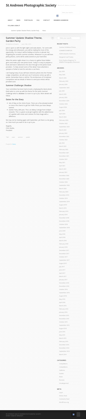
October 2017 (63, 257)
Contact (46, 20)
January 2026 (63, 84)
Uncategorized (63, 383)
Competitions (63, 364)
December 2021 (64, 153)
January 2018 (63, 247)
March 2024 (62, 117)
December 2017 (64, 250)
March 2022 (62, 146)
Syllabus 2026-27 (14, 25)
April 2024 (62, 114)
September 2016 (64, 293)
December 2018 (64, 218)
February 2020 (63, 192)
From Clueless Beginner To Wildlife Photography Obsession (69, 61)
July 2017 (62, 267)
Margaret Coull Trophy (66, 57)
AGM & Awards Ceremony (67, 54)
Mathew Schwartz (13, 44)
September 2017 (64, 260)
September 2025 (64, 88)
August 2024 (63, 107)
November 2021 (64, 156)
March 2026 (62, 78)
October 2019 (63, 198)
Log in (61, 392)
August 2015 (63, 328)
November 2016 (64, 286)
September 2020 (64, 185)
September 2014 (64, 351)
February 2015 (63, 341)
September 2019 (64, 201)
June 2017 (62, 270)
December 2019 (64, 195)
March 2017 (62, 276)
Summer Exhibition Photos (67, 47)
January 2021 (63, 172)
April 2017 (62, 273)
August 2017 (63, 263)
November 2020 (64, 179)
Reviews (61, 380)
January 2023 (63, 133)
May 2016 (62, 299)
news (13, 137)
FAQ (38, 20)
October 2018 (63, 224)
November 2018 (64, 221)
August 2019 (63, 205)
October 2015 (63, 322)
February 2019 (63, 211)
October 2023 (63, 123)
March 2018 (62, 241)
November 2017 (64, 254)
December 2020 (64, 175)
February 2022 (63, 149)
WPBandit (20, 416)
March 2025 (62, 94)
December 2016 (64, 283)
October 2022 (63, 140)
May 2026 (62, 75)
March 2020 (62, 188)
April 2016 (62, 302)
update (28, 137)
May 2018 (62, 234)
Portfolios (28, 20)
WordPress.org (64, 402)
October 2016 (63, 289)
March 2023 (62, 130)
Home (8, 30)
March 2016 (62, 306)
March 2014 (62, 354)
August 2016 (63, 296)
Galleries (62, 370)
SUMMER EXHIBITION (65, 50)
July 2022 (62, 143)
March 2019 (62, 208)
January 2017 (63, 280)
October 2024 (63, 104)
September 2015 (64, 325)
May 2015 (62, 335)
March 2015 (62, 338)
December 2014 (64, 345)
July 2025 (62, 91)
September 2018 (64, 227)
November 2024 (64, 101)
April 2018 (62, 237)
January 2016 (63, 312)
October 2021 (63, 159)
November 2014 (64, 348)
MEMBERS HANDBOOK (61, 20)
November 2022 (64, 136)
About (10, 20)
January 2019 (63, 214)
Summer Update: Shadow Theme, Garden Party (25, 30)
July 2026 (62, 71)
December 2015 (64, 315)
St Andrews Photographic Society (31, 5)
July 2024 (62, 110)
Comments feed (64, 399)
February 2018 (63, 244)
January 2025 (63, 97)
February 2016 (63, 309)
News (18, 20)
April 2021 (62, 166)
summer (20, 137)
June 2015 (62, 332)
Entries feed (63, 396)
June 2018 (62, 231)
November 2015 (64, 319)
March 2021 (62, 169)
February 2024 (63, 120)
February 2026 (63, 81)
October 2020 (63, 182)
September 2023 (64, 127)
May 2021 (62, 162)
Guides (61, 373)
